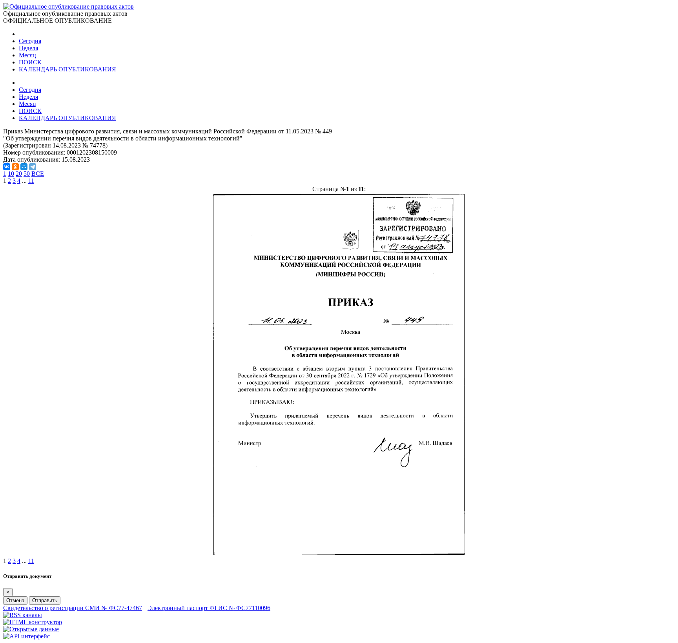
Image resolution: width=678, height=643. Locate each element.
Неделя (28, 48)
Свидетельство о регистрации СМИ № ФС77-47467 (72, 608)
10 (11, 173)
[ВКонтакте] (6, 166)
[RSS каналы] (22, 615)
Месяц (27, 55)
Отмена (15, 600)
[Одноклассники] (15, 166)
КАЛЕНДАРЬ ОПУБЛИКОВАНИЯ (67, 69)
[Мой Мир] (23, 166)
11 (31, 180)
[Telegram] (32, 166)
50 (27, 173)
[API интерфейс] (26, 636)
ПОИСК (30, 62)
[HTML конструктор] (32, 622)
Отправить (44, 600)
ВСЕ (37, 173)
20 (19, 173)
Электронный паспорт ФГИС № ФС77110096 (209, 608)
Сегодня (30, 41)
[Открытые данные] (31, 629)
